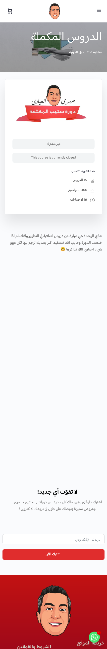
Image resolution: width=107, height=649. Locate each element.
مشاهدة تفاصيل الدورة (85, 52)
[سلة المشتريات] (9, 11)
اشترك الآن (53, 554)
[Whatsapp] (94, 637)
